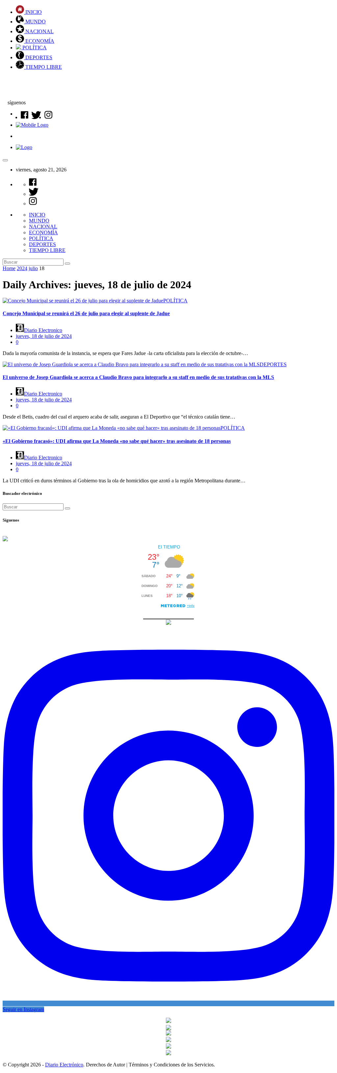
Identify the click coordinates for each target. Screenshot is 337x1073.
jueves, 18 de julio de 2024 (44, 336)
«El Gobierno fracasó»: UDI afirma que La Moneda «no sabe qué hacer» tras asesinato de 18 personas (117, 441)
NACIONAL (39, 31)
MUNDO (35, 21)
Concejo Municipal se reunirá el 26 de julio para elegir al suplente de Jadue (86, 313)
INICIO (33, 12)
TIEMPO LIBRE (43, 67)
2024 (22, 268)
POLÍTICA (34, 47)
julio (33, 268)
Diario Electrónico (64, 1064)
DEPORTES (38, 57)
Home (9, 268)
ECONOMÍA (39, 41)
